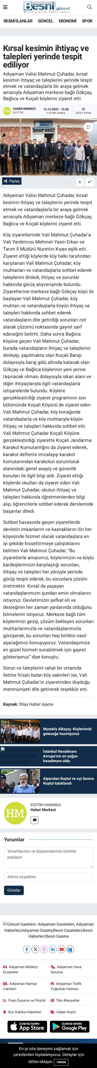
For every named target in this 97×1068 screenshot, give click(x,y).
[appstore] (28, 1027)
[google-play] (70, 1027)
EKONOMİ (68, 20)
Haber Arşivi (66, 1012)
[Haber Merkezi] (15, 812)
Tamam (61, 1062)
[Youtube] (61, 949)
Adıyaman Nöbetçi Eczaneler (20, 969)
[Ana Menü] (5, 7)
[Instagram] (44, 949)
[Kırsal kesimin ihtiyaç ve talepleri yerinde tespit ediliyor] (48, 146)
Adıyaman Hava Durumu (66, 969)
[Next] (70, 949)
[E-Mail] (34, 820)
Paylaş (14, 181)
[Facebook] (27, 949)
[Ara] (89, 7)
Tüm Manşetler (68, 1000)
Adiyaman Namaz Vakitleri (20, 986)
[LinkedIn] (53, 949)
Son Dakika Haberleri (24, 1012)
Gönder (13, 890)
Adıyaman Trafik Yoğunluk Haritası (66, 986)
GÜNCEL (45, 20)
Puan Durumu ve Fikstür (27, 1000)
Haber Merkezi (43, 809)
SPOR (87, 20)
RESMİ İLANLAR (18, 20)
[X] (35, 949)
